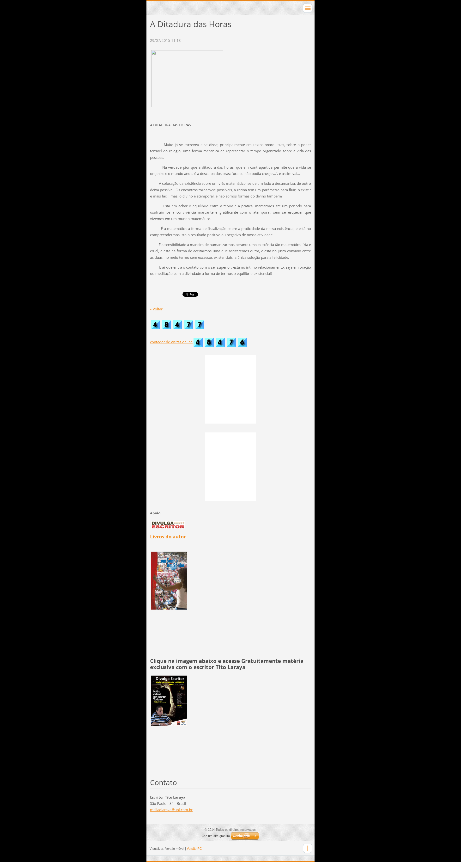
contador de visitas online (171, 341)
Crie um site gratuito (216, 836)
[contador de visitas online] (220, 341)
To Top (307, 848)
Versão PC (194, 848)
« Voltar (156, 309)
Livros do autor (168, 536)
